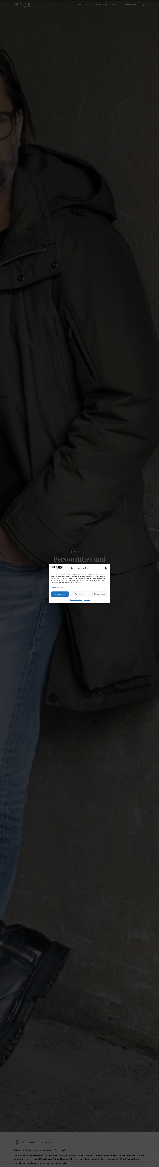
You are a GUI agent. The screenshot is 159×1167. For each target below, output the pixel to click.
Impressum (87, 600)
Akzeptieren (60, 594)
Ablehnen (78, 594)
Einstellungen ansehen (98, 594)
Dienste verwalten (57, 587)
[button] (106, 568)
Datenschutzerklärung (76, 600)
